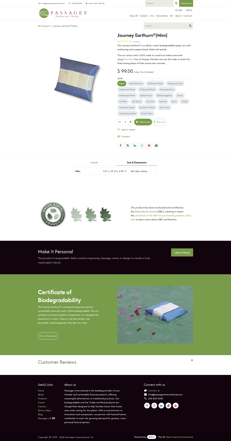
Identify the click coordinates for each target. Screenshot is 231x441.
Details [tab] (94, 162)
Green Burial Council (146, 211)
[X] (128, 145)
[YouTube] (176, 405)
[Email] (156, 145)
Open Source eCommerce (179, 437)
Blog (40, 414)
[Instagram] (154, 405)
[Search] (176, 3)
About (41, 394)
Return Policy (44, 410)
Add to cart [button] (145, 122)
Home (41, 390)
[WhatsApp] (142, 145)
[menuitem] (134, 16)
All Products (44, 26)
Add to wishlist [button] (128, 129)
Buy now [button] (160, 122)
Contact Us (186, 3)
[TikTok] (168, 405)
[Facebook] (120, 145)
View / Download (48, 336)
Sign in (189, 10)
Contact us (154, 390)
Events (41, 402)
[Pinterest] (149, 145)
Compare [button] (125, 136)
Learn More (182, 252)
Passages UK (44, 418)
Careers (42, 406)
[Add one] (130, 122)
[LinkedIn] (135, 145)
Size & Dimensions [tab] (136, 162)
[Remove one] (119, 122)
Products (42, 398)
